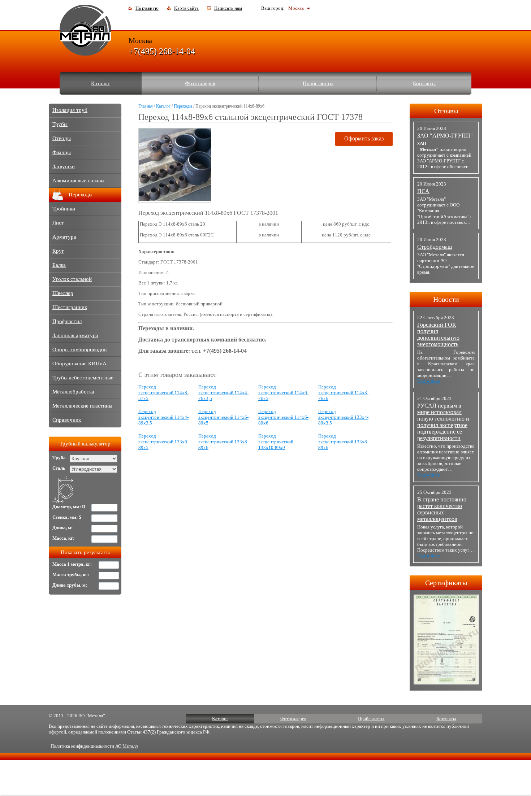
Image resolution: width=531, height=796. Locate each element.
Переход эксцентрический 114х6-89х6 (283, 417)
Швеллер (62, 293)
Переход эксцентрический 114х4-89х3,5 (163, 417)
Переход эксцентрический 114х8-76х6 (343, 392)
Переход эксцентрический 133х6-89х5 (163, 441)
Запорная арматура (75, 335)
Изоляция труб (69, 110)
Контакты (424, 83)
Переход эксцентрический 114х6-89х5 (223, 417)
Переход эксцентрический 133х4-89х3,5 (343, 417)
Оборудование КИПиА (79, 363)
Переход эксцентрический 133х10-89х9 (275, 441)
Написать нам (228, 8)
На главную (147, 8)
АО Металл (126, 746)
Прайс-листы (318, 83)
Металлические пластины (82, 406)
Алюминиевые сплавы (78, 180)
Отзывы (446, 111)
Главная (145, 106)
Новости (446, 299)
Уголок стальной (72, 279)
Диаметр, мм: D (68, 506)
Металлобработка (73, 392)
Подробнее (428, 381)
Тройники (63, 209)
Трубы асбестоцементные (82, 377)
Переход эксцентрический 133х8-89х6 (223, 441)
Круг (58, 251)
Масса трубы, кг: (70, 574)
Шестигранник (69, 307)
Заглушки (63, 166)
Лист (58, 223)
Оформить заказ (364, 138)
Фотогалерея (200, 83)
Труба (59, 457)
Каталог (100, 83)
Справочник (66, 420)
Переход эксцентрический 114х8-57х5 (163, 392)
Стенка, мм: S (66, 517)
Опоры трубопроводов (79, 349)
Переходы (183, 106)
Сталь (58, 468)
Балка (59, 265)
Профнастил (67, 321)
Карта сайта (186, 8)
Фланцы (61, 152)
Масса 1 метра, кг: (72, 564)
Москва (296, 8)
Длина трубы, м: (69, 585)
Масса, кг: (63, 538)
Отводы (61, 138)
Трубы (60, 124)
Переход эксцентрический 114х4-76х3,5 (223, 392)
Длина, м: (62, 527)
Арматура (64, 237)
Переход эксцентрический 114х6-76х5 (283, 392)
